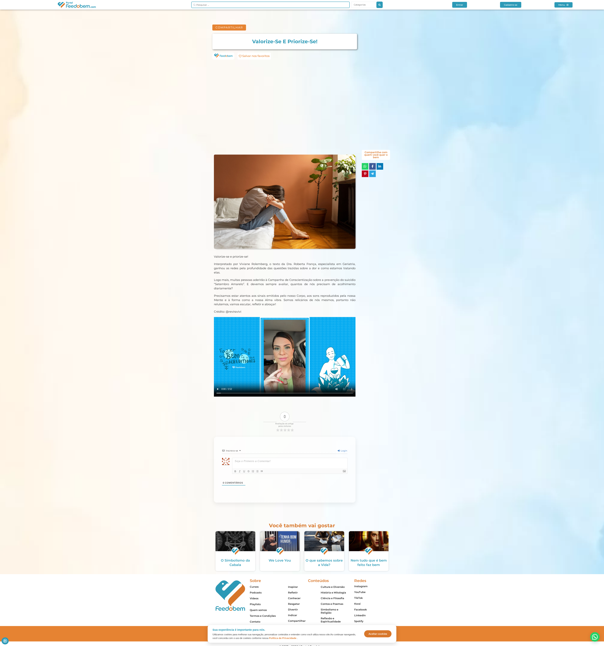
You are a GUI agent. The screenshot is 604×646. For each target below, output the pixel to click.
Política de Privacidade (282, 638)
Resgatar (294, 603)
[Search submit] (379, 5)
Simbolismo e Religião (329, 611)
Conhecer (294, 598)
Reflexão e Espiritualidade (331, 620)
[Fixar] (248, 471)
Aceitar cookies (378, 633)
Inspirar (293, 586)
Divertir (293, 609)
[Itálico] (240, 471)
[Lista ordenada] (253, 471)
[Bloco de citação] (262, 471)
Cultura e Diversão (333, 586)
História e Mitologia (333, 592)
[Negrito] (235, 471)
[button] (595, 637)
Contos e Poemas (332, 603)
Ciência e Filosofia (332, 598)
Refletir (293, 592)
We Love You (280, 560)
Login (343, 450)
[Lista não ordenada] (257, 471)
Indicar (292, 615)
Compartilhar (297, 620)
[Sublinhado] (244, 471)
